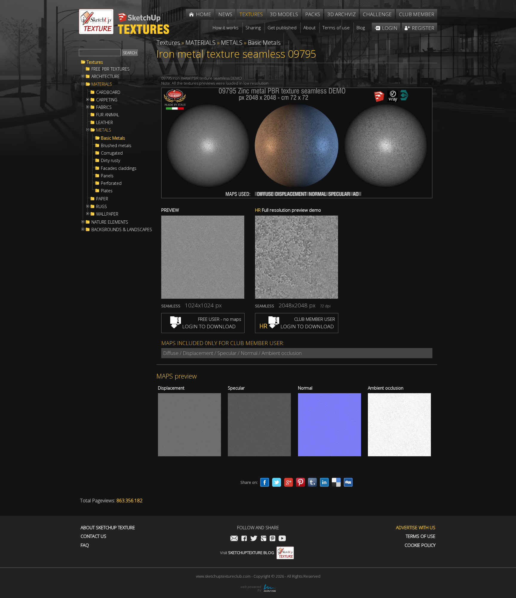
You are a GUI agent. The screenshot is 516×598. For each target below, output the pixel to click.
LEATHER (104, 122)
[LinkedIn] (324, 482)
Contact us (93, 536)
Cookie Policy (420, 545)
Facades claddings (118, 168)
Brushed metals (116, 145)
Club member (416, 14)
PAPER (102, 199)
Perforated (111, 183)
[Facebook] (264, 482)
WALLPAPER (107, 214)
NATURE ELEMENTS (109, 222)
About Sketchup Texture (108, 527)
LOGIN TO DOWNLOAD (208, 326)
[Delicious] (336, 482)
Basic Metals (113, 138)
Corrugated (112, 153)
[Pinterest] (300, 482)
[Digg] (348, 482)
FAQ (85, 545)
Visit (247, 552)
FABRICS (104, 107)
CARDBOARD (108, 92)
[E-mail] (234, 539)
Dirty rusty (110, 160)
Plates (107, 190)
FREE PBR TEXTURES (110, 69)
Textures (95, 62)
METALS (103, 130)
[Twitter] (276, 482)
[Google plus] (288, 482)
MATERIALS (101, 84)
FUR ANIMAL (107, 115)
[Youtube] (282, 539)
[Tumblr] (312, 482)
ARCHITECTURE (105, 76)
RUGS (101, 206)
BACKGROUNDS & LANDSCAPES (121, 229)
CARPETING (106, 100)
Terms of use (420, 536)
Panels (107, 176)
